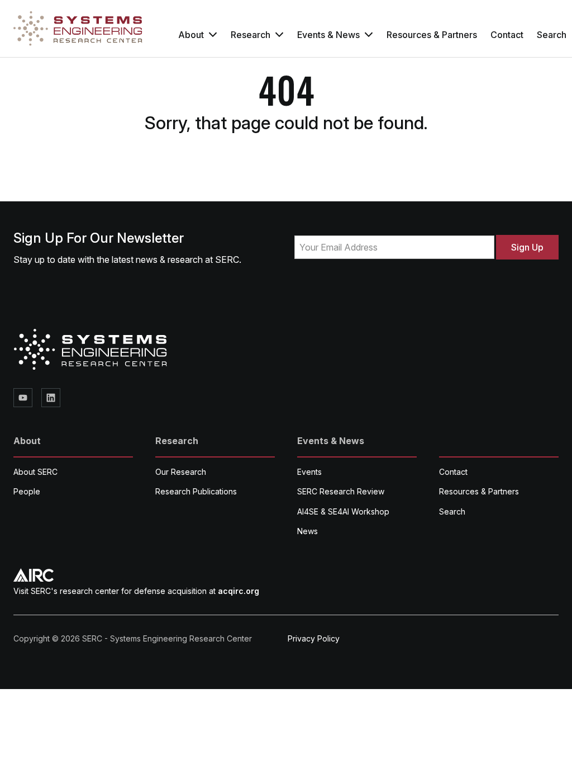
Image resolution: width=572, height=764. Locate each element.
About (191, 34)
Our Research (180, 472)
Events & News (328, 34)
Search (452, 511)
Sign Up (527, 247)
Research (250, 34)
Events (309, 472)
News (307, 531)
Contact (506, 34)
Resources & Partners (432, 34)
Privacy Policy (314, 638)
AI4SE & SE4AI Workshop (343, 511)
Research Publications (196, 491)
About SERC (35, 472)
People (26, 491)
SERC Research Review (340, 491)
